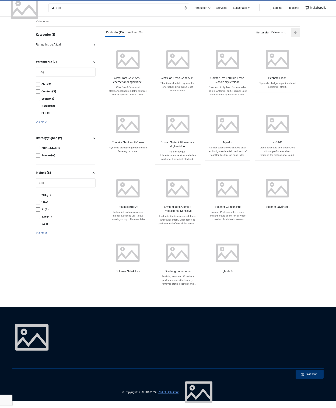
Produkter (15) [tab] (115, 32)
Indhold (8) (43, 173)
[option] (65, 84)
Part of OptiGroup (168, 392)
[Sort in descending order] (295, 32)
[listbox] (65, 99)
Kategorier (42, 21)
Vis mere (41, 122)
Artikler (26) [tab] (135, 32)
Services (221, 7)
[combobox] (271, 32)
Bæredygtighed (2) (49, 138)
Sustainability (241, 7)
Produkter (200, 7)
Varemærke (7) (46, 62)
